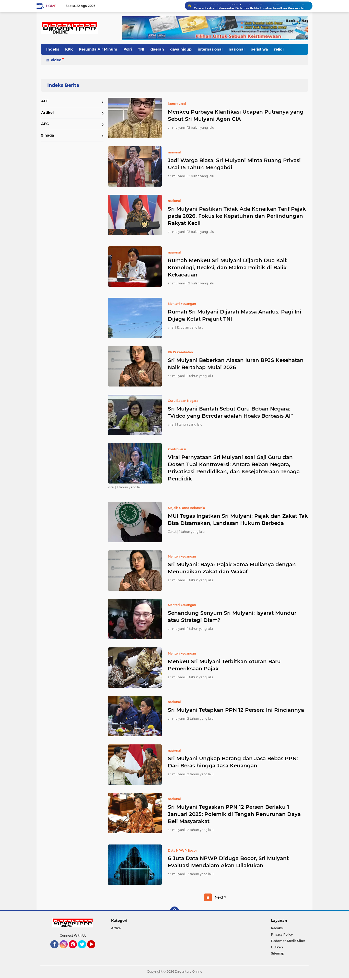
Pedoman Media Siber (288, 941)
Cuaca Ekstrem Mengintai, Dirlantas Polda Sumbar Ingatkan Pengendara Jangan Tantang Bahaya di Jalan (251, 6)
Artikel (47, 112)
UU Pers (277, 947)
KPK (69, 49)
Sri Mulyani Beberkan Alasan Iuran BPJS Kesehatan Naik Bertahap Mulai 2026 (236, 363)
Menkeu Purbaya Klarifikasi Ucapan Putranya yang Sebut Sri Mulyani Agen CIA (236, 115)
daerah (157, 49)
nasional (237, 49)
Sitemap (277, 953)
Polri (127, 49)
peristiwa (259, 49)
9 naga (47, 135)
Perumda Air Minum (98, 49)
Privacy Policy (282, 934)
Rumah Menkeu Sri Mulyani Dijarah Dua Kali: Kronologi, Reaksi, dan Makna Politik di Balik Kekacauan (227, 267)
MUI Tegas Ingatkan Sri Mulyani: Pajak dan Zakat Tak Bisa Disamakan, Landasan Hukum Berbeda (238, 519)
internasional (210, 49)
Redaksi (277, 928)
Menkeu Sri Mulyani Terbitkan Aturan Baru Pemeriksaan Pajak (224, 665)
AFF (45, 101)
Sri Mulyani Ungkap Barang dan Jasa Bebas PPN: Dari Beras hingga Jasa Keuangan (233, 762)
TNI (141, 49)
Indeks (52, 49)
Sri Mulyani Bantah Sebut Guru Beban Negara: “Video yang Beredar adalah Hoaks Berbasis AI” (230, 412)
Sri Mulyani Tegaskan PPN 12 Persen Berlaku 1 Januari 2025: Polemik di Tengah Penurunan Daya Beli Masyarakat (234, 814)
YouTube (94, 950)
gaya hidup (181, 49)
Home (51, 6)
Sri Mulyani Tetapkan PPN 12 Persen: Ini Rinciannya (236, 710)
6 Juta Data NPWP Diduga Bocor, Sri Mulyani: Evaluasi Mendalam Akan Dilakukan (228, 861)
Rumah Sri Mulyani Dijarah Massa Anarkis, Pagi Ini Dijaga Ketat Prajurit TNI (234, 315)
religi (279, 49)
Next (219, 897)
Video (56, 60)
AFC (45, 124)
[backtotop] (174, 911)
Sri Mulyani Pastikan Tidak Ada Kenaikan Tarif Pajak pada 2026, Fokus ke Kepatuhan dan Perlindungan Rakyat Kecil (237, 216)
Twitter (84, 950)
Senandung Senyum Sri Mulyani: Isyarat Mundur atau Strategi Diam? (232, 616)
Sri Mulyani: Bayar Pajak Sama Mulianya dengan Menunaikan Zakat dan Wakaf (232, 568)
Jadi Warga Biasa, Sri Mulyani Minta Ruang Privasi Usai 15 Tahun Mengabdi (234, 164)
